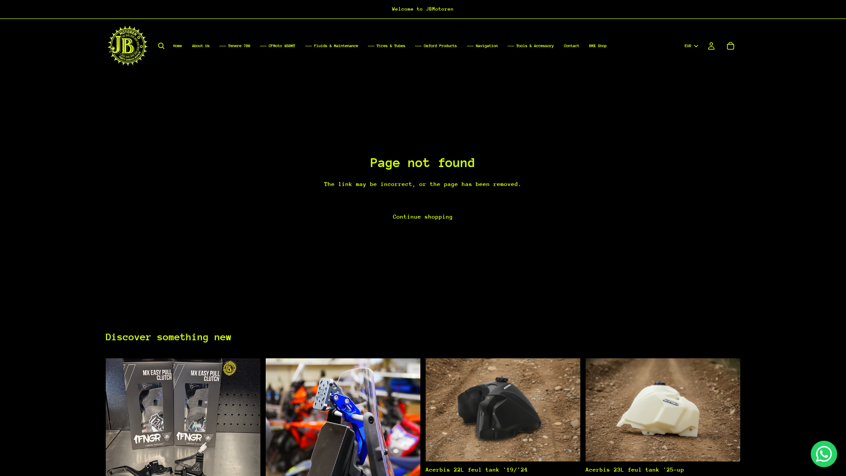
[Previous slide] (119, 421)
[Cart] (730, 46)
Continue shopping (423, 216)
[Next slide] (247, 421)
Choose (574, 447)
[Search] (161, 46)
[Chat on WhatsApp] (824, 454)
